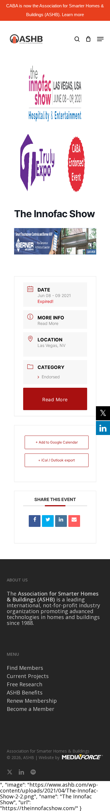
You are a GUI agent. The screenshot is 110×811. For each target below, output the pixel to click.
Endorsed (51, 376)
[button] (100, 39)
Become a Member (30, 709)
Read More (48, 323)
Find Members (25, 668)
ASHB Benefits (25, 692)
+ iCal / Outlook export (56, 460)
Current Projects (28, 676)
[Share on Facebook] (34, 521)
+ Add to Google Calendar (56, 442)
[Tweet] (48, 521)
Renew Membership (32, 701)
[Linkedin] (61, 521)
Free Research (24, 684)
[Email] (74, 521)
